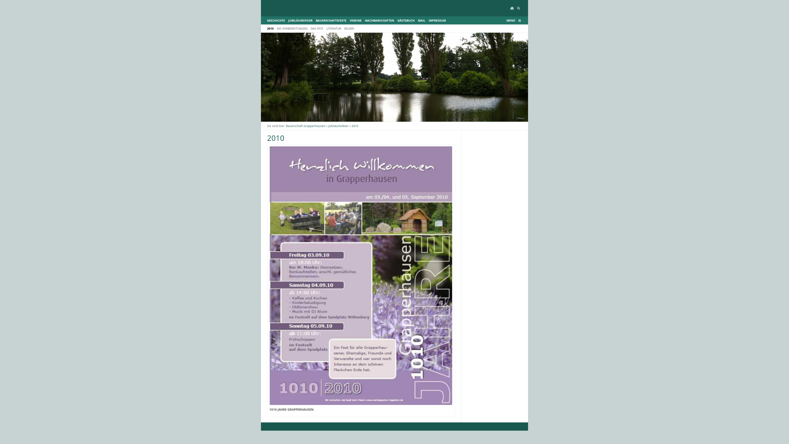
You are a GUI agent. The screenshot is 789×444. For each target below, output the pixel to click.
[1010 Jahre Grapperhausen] (361, 275)
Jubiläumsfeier (338, 126)
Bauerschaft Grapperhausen (305, 126)
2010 (355, 126)
